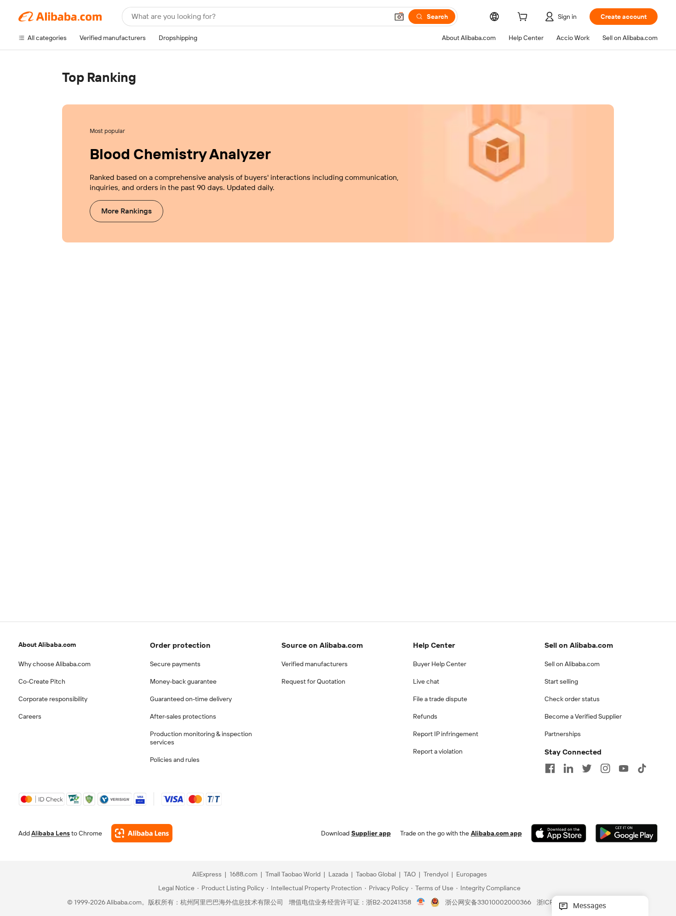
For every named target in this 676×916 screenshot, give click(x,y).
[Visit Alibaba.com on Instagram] (605, 768)
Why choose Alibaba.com (54, 664)
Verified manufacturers (314, 664)
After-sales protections (183, 716)
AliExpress (207, 874)
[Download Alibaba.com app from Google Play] (627, 833)
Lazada (338, 874)
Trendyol (436, 874)
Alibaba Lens (50, 833)
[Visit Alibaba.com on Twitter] (586, 768)
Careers (29, 716)
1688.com (243, 874)
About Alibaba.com (47, 644)
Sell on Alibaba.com (572, 664)
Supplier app (371, 833)
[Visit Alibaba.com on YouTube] (623, 768)
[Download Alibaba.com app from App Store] (558, 833)
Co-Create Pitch (41, 681)
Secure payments (175, 664)
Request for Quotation (313, 681)
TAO (410, 874)
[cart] (524, 18)
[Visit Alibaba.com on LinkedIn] (568, 768)
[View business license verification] (421, 902)
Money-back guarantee (183, 681)
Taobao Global (376, 874)
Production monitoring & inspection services (201, 738)
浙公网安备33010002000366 (488, 902)
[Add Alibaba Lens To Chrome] (141, 833)
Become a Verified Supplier (583, 716)
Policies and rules (175, 759)
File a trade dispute (440, 699)
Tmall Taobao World (293, 874)
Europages (471, 874)
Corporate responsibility (52, 699)
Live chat (426, 681)
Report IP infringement (445, 733)
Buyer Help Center (439, 664)
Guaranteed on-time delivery (191, 699)
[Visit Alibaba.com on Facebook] (550, 768)
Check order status (572, 699)
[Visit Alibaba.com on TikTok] (641, 768)
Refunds (425, 716)
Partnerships (562, 733)
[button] (399, 16)
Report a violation (438, 751)
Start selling (561, 681)
